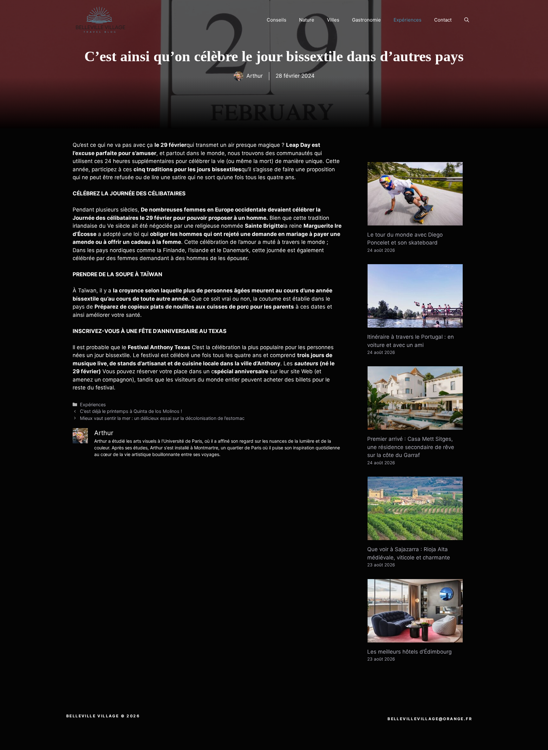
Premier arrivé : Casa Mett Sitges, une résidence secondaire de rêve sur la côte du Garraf (410, 447)
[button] (466, 19)
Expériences (407, 20)
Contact (443, 20)
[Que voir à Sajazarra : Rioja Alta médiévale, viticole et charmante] (415, 536)
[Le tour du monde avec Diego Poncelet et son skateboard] (415, 221)
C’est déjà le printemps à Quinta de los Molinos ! (131, 411)
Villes (333, 20)
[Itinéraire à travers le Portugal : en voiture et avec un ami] (415, 323)
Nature (306, 20)
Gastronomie (366, 20)
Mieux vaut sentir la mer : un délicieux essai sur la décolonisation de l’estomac (162, 418)
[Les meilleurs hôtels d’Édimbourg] (415, 638)
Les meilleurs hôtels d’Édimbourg (409, 652)
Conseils (276, 20)
